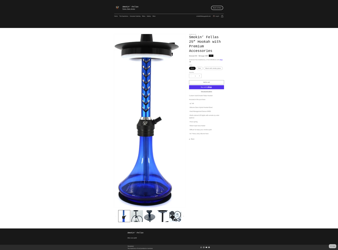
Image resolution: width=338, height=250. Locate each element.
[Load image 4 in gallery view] (162, 216)
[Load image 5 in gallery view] (175, 216)
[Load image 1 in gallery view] (124, 216)
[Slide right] (184, 216)
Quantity (191, 72)
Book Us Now (217, 8)
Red (199, 68)
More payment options (206, 91)
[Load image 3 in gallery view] (150, 216)
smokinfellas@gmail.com (203, 16)
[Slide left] (116, 216)
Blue (192, 68)
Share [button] (192, 139)
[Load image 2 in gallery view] (137, 216)
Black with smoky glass (213, 68)
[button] (155, 16)
